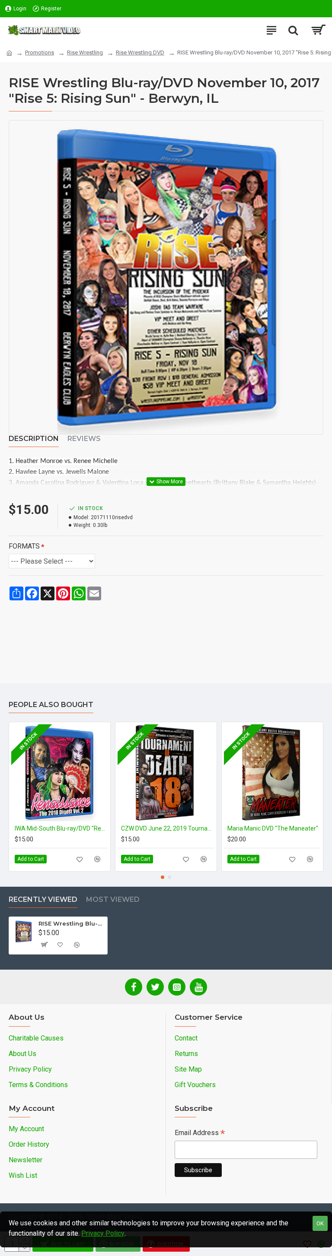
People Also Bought (51, 705)
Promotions (39, 52)
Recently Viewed (43, 899)
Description (34, 439)
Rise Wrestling (85, 52)
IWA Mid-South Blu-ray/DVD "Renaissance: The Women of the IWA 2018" (61, 828)
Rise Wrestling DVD (140, 52)
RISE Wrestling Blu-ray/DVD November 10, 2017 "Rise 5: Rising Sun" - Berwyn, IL (71, 923)
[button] (162, 877)
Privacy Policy (102, 1233)
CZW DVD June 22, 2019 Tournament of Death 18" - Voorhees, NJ (167, 828)
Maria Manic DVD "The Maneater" (272, 828)
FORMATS (24, 546)
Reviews (84, 439)
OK (320, 1223)
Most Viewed (113, 899)
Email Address (200, 1133)
